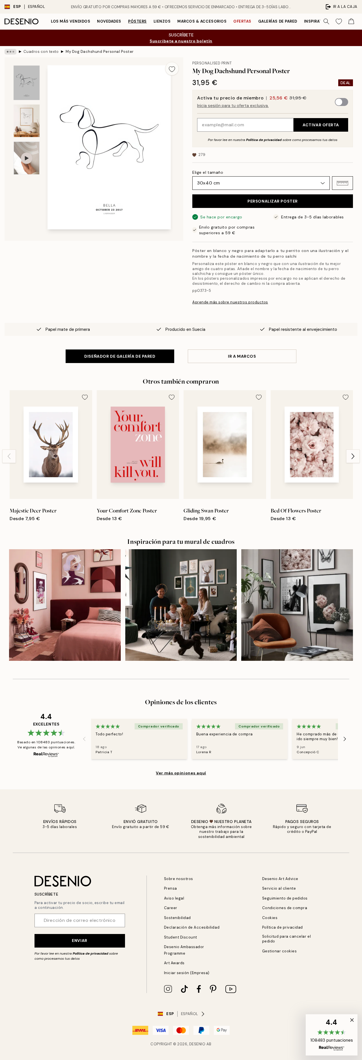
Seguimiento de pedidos (285, 898)
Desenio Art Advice (280, 878)
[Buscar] (326, 21)
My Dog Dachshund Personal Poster (99, 51)
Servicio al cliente (279, 888)
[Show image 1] (27, 83)
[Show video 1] (27, 158)
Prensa (170, 888)
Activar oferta (321, 124)
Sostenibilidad (177, 917)
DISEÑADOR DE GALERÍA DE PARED (119, 356)
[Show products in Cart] (351, 21)
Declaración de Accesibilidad (192, 927)
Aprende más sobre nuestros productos (230, 302)
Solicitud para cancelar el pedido (286, 939)
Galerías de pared (277, 21)
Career (170, 907)
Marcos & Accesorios (202, 21)
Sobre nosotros (178, 878)
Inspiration (317, 21)
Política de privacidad (264, 140)
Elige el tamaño (207, 172)
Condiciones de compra (284, 907)
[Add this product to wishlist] (172, 68)
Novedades (109, 21)
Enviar (79, 940)
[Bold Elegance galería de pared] (65, 605)
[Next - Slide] (353, 456)
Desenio (197, 1044)
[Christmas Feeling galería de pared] (181, 605)
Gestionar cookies (279, 951)
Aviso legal (174, 898)
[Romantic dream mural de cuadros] (297, 605)
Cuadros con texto (41, 51)
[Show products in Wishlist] (339, 21)
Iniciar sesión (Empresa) (187, 972)
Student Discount (180, 937)
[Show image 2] (27, 121)
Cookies (270, 917)
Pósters (137, 21)
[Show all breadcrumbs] (10, 52)
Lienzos (162, 21)
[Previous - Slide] (9, 456)
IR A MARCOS (242, 356)
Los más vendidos (70, 21)
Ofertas (242, 21)
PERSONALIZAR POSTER (272, 201)
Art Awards (174, 963)
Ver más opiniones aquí (181, 773)
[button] (342, 183)
